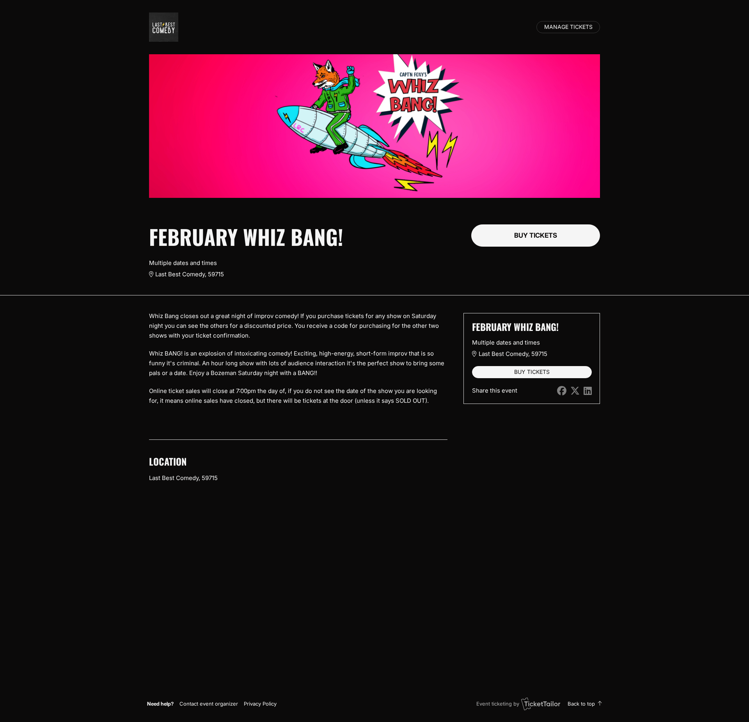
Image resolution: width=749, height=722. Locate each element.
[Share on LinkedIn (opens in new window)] (588, 391)
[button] (208, 704)
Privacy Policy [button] (260, 704)
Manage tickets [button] (568, 27)
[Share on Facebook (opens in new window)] (561, 391)
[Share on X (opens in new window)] (575, 391)
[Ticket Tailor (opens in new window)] (540, 703)
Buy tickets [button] (535, 235)
